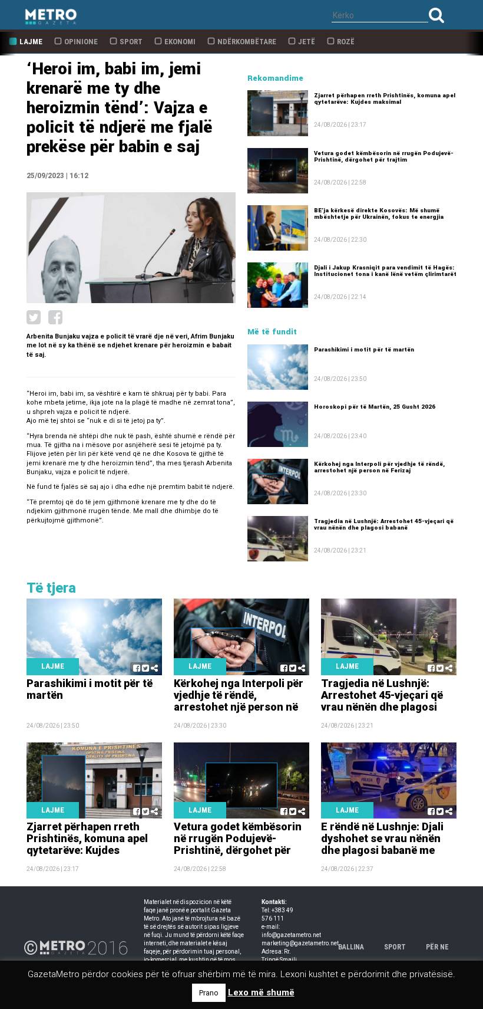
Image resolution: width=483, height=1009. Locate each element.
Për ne (437, 947)
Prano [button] (209, 992)
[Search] (436, 15)
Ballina (351, 947)
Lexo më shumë (261, 992)
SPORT (395, 947)
